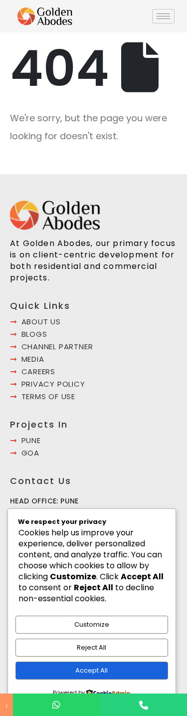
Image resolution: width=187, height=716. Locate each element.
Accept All (91, 670)
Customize (91, 624)
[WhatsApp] (56, 705)
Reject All (91, 647)
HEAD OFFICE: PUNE (44, 501)
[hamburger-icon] (163, 16)
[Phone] (143, 705)
